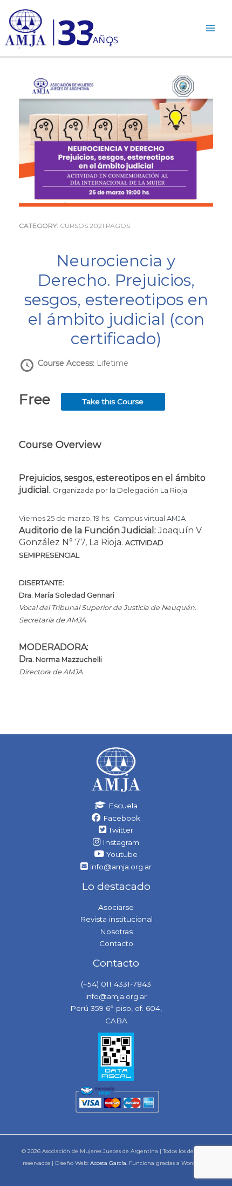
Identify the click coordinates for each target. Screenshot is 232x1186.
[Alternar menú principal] (210, 27)
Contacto (116, 943)
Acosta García (108, 1163)
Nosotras (116, 931)
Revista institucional (116, 919)
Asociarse (116, 907)
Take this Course (113, 401)
